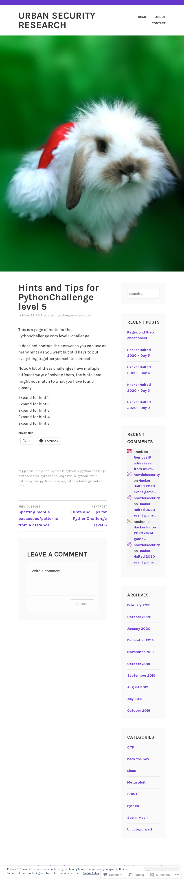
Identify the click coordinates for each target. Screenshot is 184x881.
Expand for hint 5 (34, 423)
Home (142, 17)
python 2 (57, 471)
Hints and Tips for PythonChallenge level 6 (89, 516)
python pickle (28, 481)
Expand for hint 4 (34, 416)
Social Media (138, 817)
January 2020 (138, 628)
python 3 (72, 471)
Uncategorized (80, 315)
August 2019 (137, 687)
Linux (131, 770)
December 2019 (140, 640)
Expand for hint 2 (34, 404)
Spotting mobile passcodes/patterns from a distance (38, 516)
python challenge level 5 (58, 476)
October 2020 (139, 617)
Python (63, 315)
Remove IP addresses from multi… (144, 463)
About (160, 17)
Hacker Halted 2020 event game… (145, 486)
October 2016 (138, 710)
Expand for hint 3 (34, 410)
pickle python (39, 471)
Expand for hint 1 (33, 397)
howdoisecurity (147, 475)
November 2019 (140, 652)
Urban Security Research (56, 20)
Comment (82, 603)
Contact (159, 23)
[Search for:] (143, 293)
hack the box (138, 759)
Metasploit (136, 782)
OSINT (132, 794)
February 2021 (139, 605)
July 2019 (134, 699)
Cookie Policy (91, 873)
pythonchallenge (52, 481)
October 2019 (138, 664)
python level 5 (87, 476)
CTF (130, 747)
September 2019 (141, 675)
